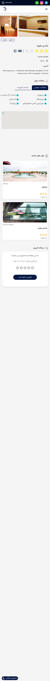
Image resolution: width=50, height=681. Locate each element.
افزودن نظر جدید (25, 277)
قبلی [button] (11, 40)
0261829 (8, 2)
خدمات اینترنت (22, 87)
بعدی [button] (5, 40)
